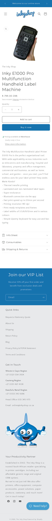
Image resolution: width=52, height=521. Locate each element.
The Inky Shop (21, 519)
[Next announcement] (47, 4)
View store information (15, 144)
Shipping (16, 99)
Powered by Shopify (34, 519)
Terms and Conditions (15, 355)
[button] (5, 14)
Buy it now (26, 127)
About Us (10, 323)
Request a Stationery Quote (18, 317)
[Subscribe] (43, 297)
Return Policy (11, 336)
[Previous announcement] (5, 4)
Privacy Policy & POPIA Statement (21, 348)
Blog (7, 342)
